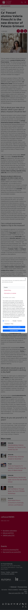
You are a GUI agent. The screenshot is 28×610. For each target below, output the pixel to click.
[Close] (25, 279)
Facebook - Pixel (9, 323)
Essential (7, 321)
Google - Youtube (17, 321)
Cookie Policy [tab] (7, 290)
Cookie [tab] (6, 287)
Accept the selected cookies (14, 327)
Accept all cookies (14, 330)
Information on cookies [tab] (10, 293)
